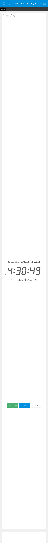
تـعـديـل (24, 405)
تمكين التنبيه (13, 405)
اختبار (36, 405)
